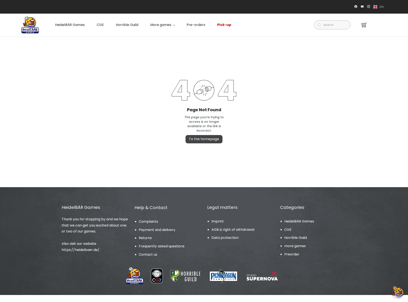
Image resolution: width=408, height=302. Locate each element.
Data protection (225, 237)
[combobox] (378, 7)
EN (382, 7)
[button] (364, 24)
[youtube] (362, 7)
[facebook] (355, 7)
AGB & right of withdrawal (232, 229)
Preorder (291, 254)
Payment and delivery (157, 229)
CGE (288, 229)
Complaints (148, 221)
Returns (145, 237)
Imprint (217, 221)
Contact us (148, 254)
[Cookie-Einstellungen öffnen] (398, 292)
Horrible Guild (295, 237)
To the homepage (204, 139)
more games (295, 246)
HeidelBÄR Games (299, 221)
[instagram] (368, 7)
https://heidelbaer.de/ (80, 249)
